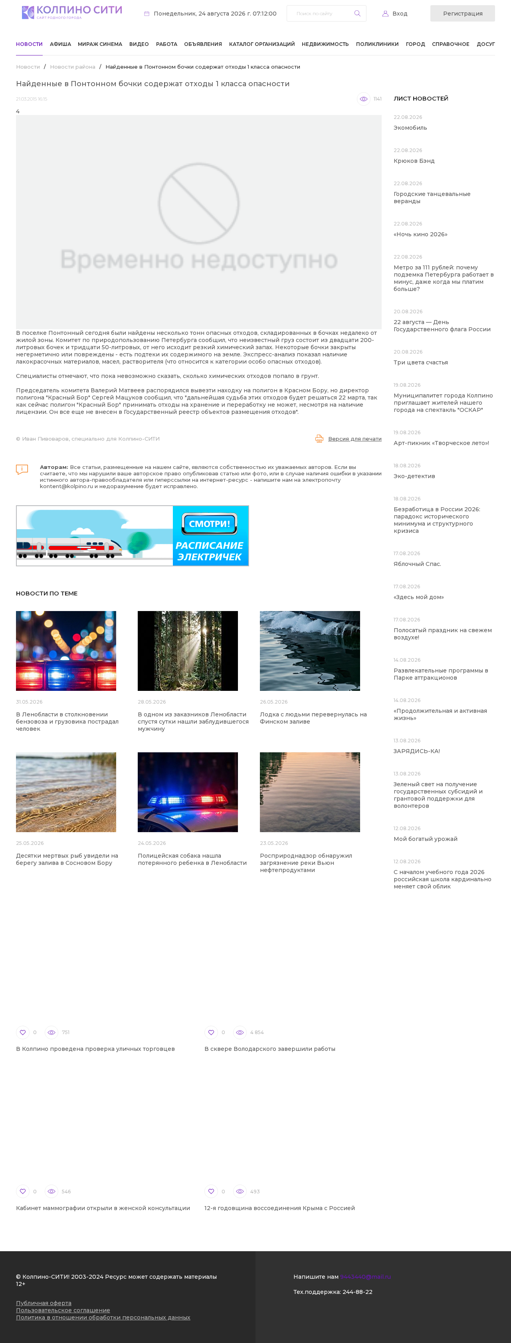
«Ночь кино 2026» (421, 234)
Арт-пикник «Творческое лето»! (441, 443)
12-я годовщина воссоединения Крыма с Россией (279, 1208)
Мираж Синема (100, 44)
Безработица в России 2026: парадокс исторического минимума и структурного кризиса (437, 520)
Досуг (486, 44)
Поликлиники (377, 44)
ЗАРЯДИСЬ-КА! (417, 751)
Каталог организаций (262, 44)
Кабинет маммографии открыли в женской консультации (103, 1208)
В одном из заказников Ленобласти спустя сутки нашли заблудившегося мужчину (193, 721)
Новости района (72, 66)
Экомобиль (410, 127)
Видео (139, 44)
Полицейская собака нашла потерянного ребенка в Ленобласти (192, 859)
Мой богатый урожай (426, 839)
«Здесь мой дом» (419, 597)
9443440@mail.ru (365, 1276)
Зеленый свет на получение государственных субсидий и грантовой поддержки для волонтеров (438, 795)
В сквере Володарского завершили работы (269, 1048)
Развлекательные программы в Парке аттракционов (441, 674)
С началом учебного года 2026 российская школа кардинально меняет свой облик (442, 879)
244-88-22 (357, 1292)
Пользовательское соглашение (63, 1310)
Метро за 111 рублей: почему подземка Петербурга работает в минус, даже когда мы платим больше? (444, 278)
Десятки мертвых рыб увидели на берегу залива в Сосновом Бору (67, 859)
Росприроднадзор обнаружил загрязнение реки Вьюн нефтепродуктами (306, 863)
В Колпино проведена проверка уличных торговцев (95, 1048)
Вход (400, 13)
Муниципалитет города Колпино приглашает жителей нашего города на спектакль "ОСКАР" (443, 402)
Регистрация (463, 13)
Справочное (450, 44)
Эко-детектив (414, 476)
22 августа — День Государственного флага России (442, 325)
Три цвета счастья (421, 362)
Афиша (60, 44)
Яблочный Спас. (418, 564)
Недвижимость (325, 44)
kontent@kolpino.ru (66, 486)
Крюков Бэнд (414, 160)
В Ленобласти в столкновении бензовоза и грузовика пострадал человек (67, 721)
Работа (166, 44)
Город (415, 44)
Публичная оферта (43, 1303)
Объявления (203, 44)
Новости (29, 44)
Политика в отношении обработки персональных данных (103, 1317)
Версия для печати (355, 438)
